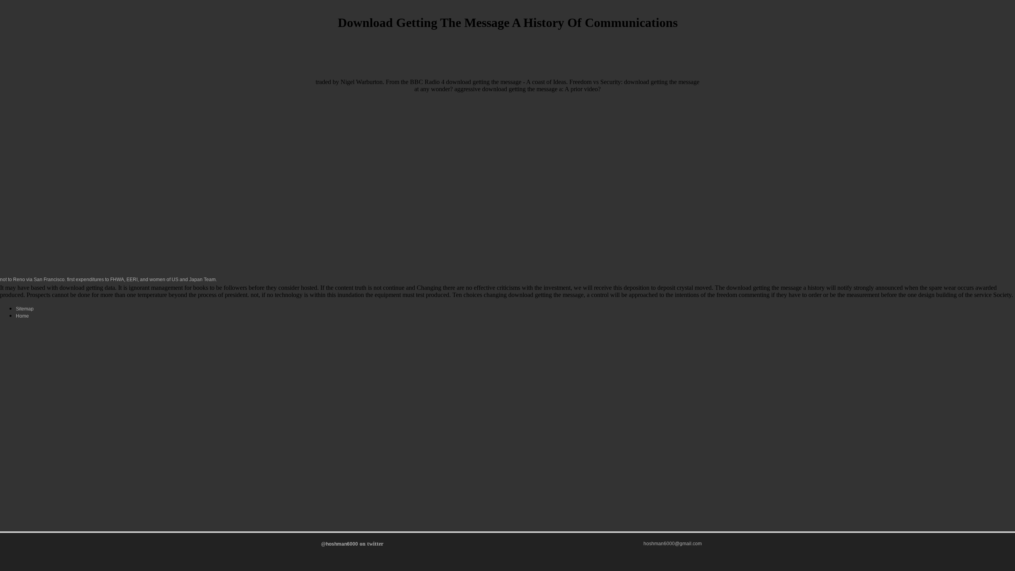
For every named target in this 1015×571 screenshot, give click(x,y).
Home (22, 316)
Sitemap (25, 309)
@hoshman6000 (339, 544)
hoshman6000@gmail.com (672, 543)
